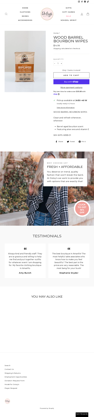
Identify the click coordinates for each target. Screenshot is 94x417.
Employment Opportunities (16, 377)
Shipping (57, 48)
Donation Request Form (15, 381)
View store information (66, 107)
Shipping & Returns (13, 373)
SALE (68, 16)
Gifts (69, 8)
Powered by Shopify (47, 408)
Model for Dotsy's (12, 384)
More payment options (71, 87)
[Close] (75, 200)
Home (25, 8)
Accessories (25, 20)
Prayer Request (11, 388)
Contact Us (9, 369)
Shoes (25, 16)
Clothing (25, 12)
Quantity (58, 59)
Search (7, 365)
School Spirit (69, 20)
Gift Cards (68, 12)
